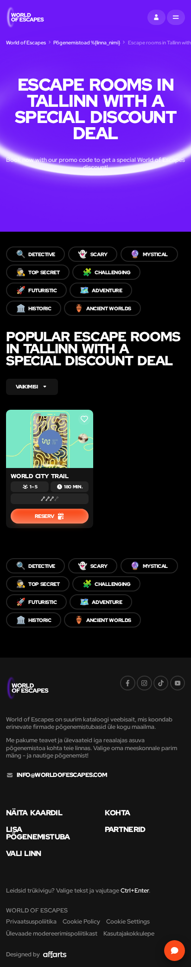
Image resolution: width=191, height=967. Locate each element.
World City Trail (40, 476)
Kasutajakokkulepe (128, 933)
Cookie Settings (128, 921)
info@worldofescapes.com (62, 775)
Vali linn (23, 853)
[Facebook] (127, 683)
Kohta (117, 812)
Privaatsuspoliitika (31, 921)
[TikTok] (161, 683)
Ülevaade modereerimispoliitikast (51, 933)
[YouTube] (177, 683)
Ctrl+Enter (135, 890)
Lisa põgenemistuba (38, 833)
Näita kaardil (34, 812)
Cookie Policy (81, 921)
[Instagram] (144, 683)
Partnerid (125, 829)
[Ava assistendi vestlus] (174, 950)
